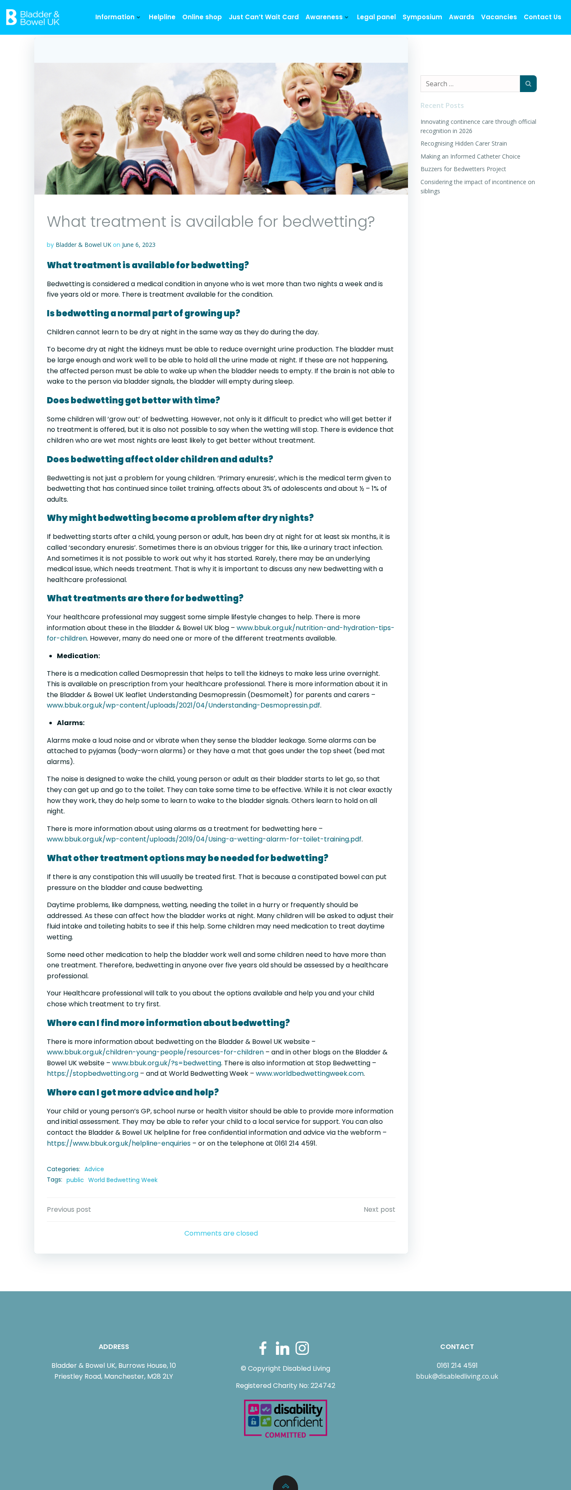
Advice (94, 1169)
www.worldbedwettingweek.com (310, 1073)
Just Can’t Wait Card (264, 17)
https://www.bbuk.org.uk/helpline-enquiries (119, 1143)
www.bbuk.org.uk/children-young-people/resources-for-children (155, 1052)
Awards (461, 17)
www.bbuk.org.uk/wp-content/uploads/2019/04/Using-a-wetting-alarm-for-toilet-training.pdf (204, 839)
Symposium (422, 17)
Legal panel (376, 17)
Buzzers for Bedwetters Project (463, 169)
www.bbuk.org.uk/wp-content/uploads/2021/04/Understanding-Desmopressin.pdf (183, 705)
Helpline (162, 17)
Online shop (202, 17)
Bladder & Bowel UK (83, 245)
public (75, 1180)
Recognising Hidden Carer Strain (464, 143)
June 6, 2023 (138, 245)
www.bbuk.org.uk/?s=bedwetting (166, 1063)
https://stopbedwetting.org (92, 1073)
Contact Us (542, 17)
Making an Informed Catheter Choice (470, 156)
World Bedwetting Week (123, 1180)
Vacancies (499, 17)
